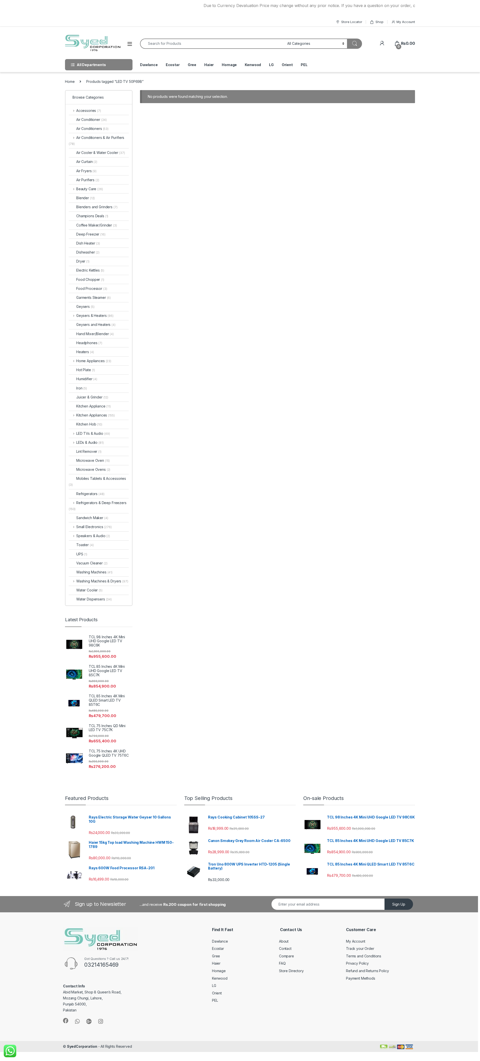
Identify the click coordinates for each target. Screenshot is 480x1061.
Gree (192, 65)
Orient (287, 65)
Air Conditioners (92, 128)
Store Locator (351, 22)
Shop (379, 22)
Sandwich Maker (92, 518)
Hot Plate (85, 370)
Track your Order (360, 948)
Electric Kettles (90, 270)
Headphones (89, 343)
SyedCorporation (82, 1046)
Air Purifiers (87, 180)
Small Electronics (94, 527)
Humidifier (86, 379)
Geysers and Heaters (96, 324)
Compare (286, 956)
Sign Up (398, 904)
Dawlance (149, 65)
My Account (405, 22)
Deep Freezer (91, 234)
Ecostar (173, 65)
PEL (304, 65)
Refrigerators (90, 494)
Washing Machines (94, 572)
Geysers (85, 306)
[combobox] (212, 44)
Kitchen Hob (89, 424)
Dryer (83, 261)
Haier (209, 65)
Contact (285, 948)
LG (271, 65)
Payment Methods (360, 978)
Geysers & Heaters (95, 315)
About (283, 941)
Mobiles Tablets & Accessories (97, 481)
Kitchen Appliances (95, 415)
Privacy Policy (357, 963)
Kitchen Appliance (93, 406)
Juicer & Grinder (92, 397)
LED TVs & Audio (93, 433)
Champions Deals (92, 216)
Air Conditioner (91, 119)
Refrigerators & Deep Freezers (97, 506)
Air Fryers (86, 171)
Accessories (88, 110)
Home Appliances (93, 361)
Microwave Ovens (93, 469)
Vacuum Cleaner (92, 563)
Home (69, 81)
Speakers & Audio (93, 536)
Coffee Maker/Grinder (96, 225)
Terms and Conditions (363, 956)
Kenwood (253, 65)
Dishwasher (88, 252)
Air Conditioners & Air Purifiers (96, 140)
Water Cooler (89, 590)
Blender (85, 198)
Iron (81, 388)
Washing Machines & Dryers (102, 581)
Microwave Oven (93, 460)
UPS (81, 554)
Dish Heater (88, 243)
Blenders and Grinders (97, 207)
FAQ (282, 963)
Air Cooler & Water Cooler (100, 152)
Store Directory (291, 971)
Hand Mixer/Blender (95, 334)
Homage (229, 65)
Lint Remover (89, 451)
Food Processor (91, 288)
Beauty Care (89, 189)
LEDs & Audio (90, 442)
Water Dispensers (94, 599)
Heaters (85, 352)
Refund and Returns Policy (367, 971)
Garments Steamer (93, 297)
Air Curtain (86, 161)
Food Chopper (90, 279)
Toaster (85, 545)
